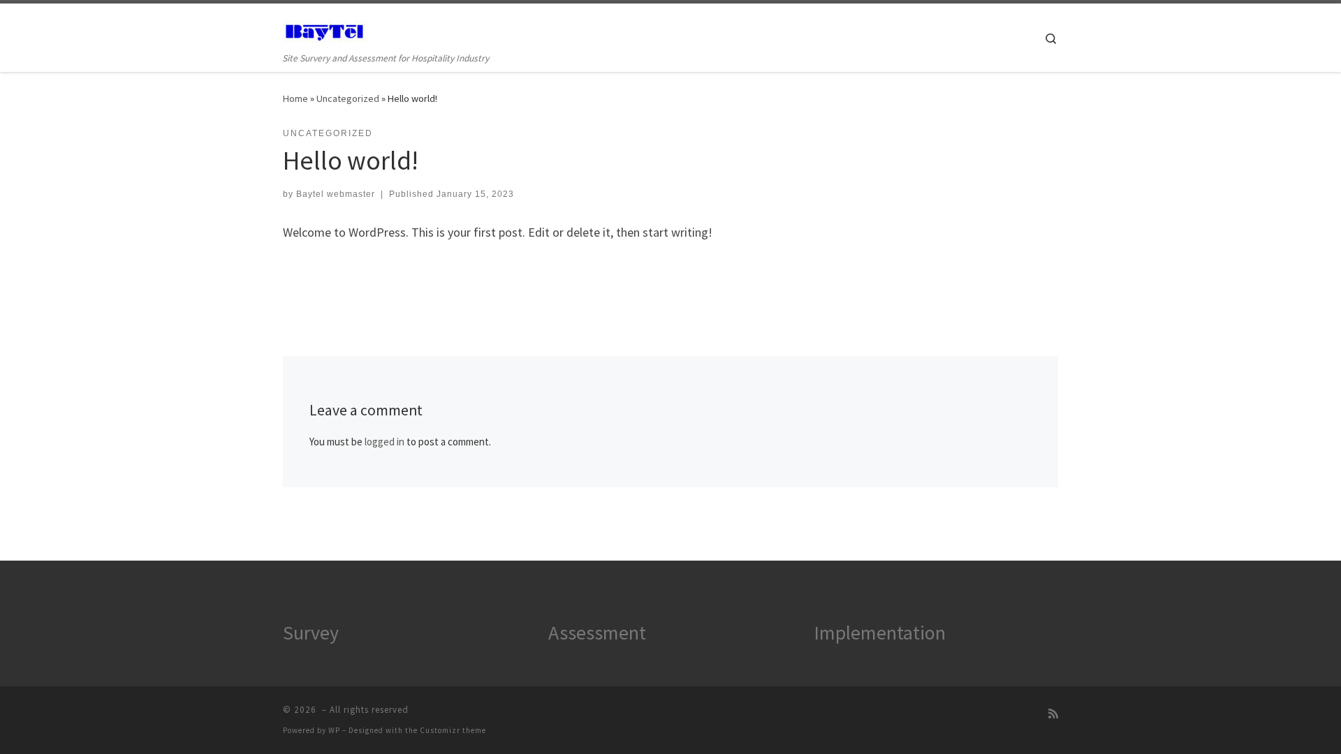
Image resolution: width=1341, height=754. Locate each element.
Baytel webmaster (335, 194)
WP (334, 730)
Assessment (597, 632)
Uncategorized (347, 98)
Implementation (880, 632)
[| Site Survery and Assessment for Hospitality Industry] (325, 29)
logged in (384, 441)
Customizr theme (453, 730)
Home (295, 98)
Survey (311, 632)
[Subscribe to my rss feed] (1053, 714)
